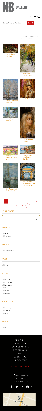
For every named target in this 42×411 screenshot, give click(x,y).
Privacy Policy (21, 360)
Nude (7, 291)
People (7, 293)
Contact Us (20, 357)
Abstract (7, 279)
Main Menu (33, 17)
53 (16, 206)
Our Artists (20, 343)
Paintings (8, 236)
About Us (20, 340)
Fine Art (7, 265)
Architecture (9, 282)
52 (36, 201)
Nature (7, 288)
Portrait (7, 311)
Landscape (8, 285)
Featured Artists (20, 347)
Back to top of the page (22, 366)
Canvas (7, 328)
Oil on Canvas (9, 251)
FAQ (20, 353)
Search (30, 23)
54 (22, 206)
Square (7, 313)
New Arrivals (20, 350)
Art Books (8, 233)
